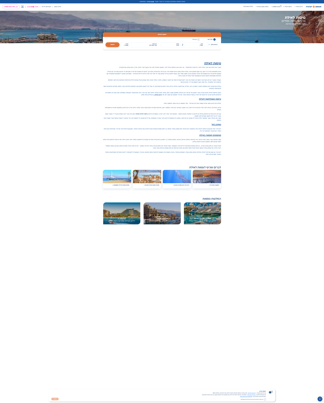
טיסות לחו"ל (288, 6)
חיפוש (112, 44)
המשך (55, 399)
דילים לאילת (158, 95)
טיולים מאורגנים (248, 6)
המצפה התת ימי (214, 185)
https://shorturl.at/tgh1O (246, 396)
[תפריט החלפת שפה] (22, 7)
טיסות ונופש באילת (262, 6)
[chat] (320, 399)
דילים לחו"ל (299, 6)
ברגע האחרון (276, 6)
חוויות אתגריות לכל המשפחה (121, 185)
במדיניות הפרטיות (251, 394)
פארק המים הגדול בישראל (152, 185)
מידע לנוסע (57, 6)
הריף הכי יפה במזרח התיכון (181, 185)
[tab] (162, 34)
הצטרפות (143, 1)
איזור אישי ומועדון (9, 6)
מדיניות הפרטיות (252, 393)
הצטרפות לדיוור (46, 6)
